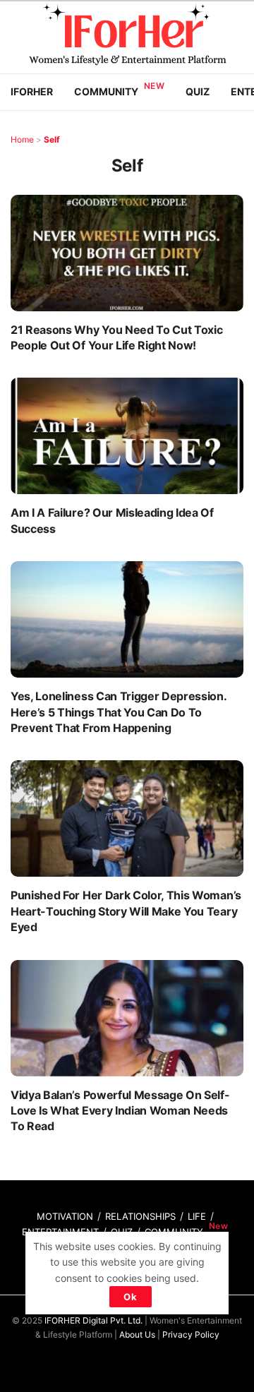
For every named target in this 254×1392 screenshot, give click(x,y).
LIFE (197, 1216)
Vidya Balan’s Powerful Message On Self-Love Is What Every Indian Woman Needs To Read (120, 1111)
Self (52, 139)
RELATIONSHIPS (140, 1216)
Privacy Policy (190, 1334)
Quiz (198, 91)
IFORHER (32, 91)
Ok (130, 1296)
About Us (137, 1334)
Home (22, 139)
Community (106, 91)
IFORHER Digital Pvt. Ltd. (93, 1320)
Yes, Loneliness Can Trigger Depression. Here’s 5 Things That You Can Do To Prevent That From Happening (118, 712)
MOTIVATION (65, 1216)
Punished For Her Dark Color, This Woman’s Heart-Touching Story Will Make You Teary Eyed (126, 911)
